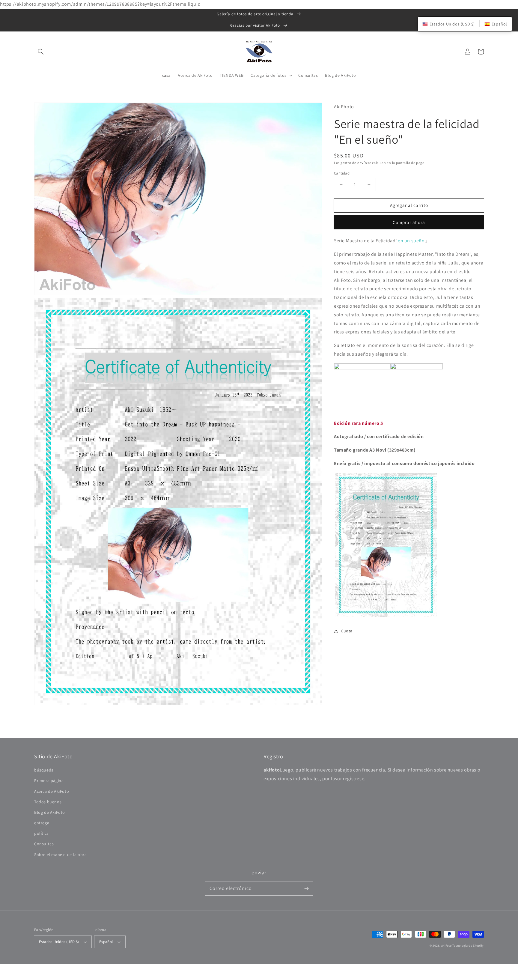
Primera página (49, 780)
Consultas (44, 843)
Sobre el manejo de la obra (60, 854)
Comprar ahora (409, 222)
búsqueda (44, 770)
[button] (40, 51)
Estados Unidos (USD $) (59, 941)
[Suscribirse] (306, 888)
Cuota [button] (347, 631)
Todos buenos (47, 801)
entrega (41, 822)
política (41, 833)
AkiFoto (446, 946)
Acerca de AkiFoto (51, 791)
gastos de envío (354, 162)
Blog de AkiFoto (49, 812)
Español (106, 941)
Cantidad (342, 173)
